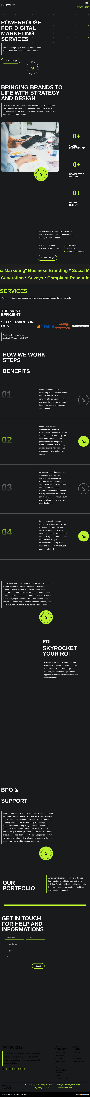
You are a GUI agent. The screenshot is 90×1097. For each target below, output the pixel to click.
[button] (86, 3)
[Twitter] (22, 1069)
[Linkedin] (10, 1069)
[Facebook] (4, 1069)
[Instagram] (16, 1069)
